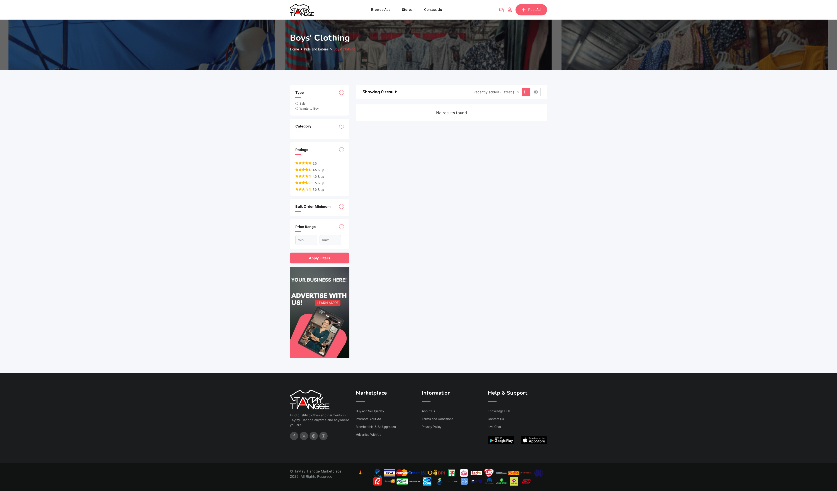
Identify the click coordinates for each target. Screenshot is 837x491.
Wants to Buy (309, 109)
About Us (428, 411)
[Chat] (501, 10)
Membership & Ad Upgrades (376, 427)
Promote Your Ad (368, 419)
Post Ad (534, 10)
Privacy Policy (431, 427)
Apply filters (319, 258)
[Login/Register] (510, 10)
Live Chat (494, 427)
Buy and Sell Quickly (370, 411)
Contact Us (433, 10)
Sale (302, 104)
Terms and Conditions (437, 419)
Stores (407, 10)
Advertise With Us (368, 435)
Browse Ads (380, 10)
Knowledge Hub (499, 411)
